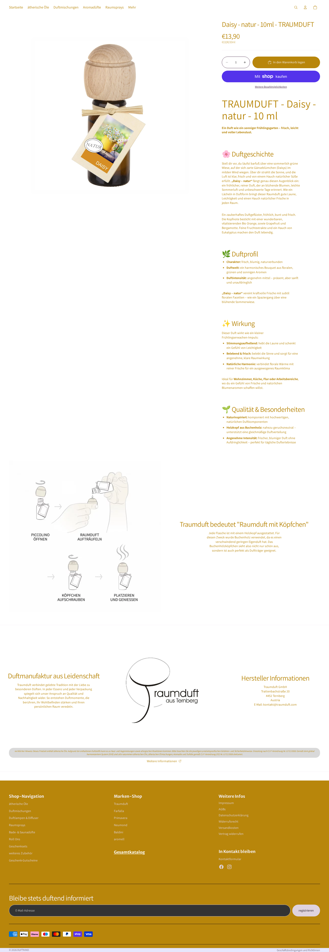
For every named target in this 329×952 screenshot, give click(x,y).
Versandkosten (229, 828)
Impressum (226, 803)
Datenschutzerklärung (233, 815)
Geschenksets (18, 846)
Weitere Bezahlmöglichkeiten (271, 86)
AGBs (222, 809)
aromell (119, 839)
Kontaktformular (230, 859)
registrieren (306, 910)
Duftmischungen (20, 811)
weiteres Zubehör (20, 853)
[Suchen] (296, 7)
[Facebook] (221, 866)
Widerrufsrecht (228, 821)
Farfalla (119, 811)
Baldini (118, 832)
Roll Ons (14, 839)
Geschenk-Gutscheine (23, 860)
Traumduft (121, 804)
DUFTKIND (23, 950)
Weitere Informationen (162, 761)
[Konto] (305, 7)
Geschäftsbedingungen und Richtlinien (298, 950)
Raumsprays (17, 825)
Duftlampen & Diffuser (23, 818)
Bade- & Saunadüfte (22, 832)
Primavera (120, 818)
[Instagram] (229, 866)
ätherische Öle (18, 804)
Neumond (120, 825)
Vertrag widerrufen (231, 834)
